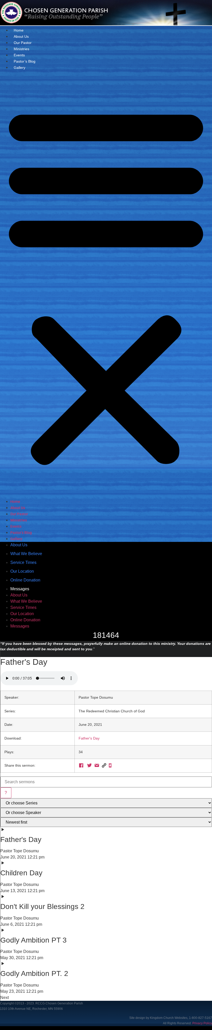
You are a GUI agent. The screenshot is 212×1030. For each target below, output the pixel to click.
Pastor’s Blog (24, 61)
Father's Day (89, 738)
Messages (19, 589)
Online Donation (25, 580)
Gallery (19, 67)
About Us (21, 36)
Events (19, 55)
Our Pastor (23, 43)
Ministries (21, 49)
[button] (106, 284)
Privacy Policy (202, 1023)
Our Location (22, 571)
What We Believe (26, 553)
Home (19, 30)
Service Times (23, 562)
